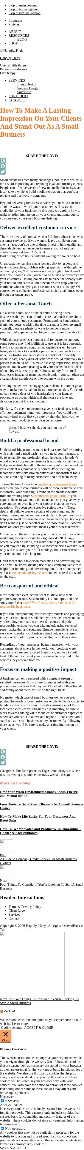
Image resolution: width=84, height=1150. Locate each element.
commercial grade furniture (51, 496)
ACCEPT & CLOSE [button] (38, 1027)
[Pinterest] (42, 160)
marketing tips (16, 774)
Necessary (12, 1101)
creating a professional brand (57, 484)
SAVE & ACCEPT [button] (13, 1148)
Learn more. (20, 1023)
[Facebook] (42, 166)
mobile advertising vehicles (29, 572)
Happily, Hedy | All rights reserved (49, 926)
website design (60, 774)
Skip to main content (23, 5)
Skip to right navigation (24, 13)
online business (37, 774)
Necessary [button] (7, 1096)
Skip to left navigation (24, 9)
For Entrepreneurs (28, 771)
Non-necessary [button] (10, 1124)
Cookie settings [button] (11, 1027)
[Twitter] (42, 172)
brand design (58, 771)
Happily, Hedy (10, 58)
